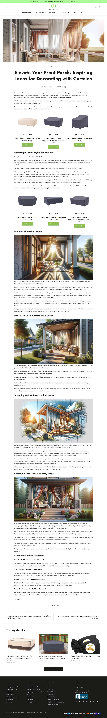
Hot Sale (29, 702)
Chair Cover (10, 694)
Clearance (30, 699)
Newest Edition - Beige (33, 689)
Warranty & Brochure (53, 699)
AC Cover (9, 702)
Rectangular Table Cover (13, 687)
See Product (27, 145)
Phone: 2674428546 (53, 704)
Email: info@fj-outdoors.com (55, 702)
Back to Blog (54, 605)
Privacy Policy (51, 694)
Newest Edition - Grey (33, 687)
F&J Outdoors (14, 712)
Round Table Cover (12, 689)
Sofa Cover (10, 692)
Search (49, 687)
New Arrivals (30, 697)
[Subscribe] (99, 687)
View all (53, 669)
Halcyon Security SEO (41, 712)
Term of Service (51, 692)
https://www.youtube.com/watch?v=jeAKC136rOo (28, 157)
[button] (7, 7)
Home (51, 66)
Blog (55, 66)
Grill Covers (10, 699)
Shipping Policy (51, 689)
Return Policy (51, 697)
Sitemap (28, 712)
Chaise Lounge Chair (12, 697)
